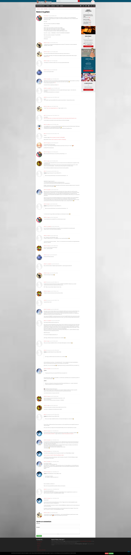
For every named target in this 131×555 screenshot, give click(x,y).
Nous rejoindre (39, 541)
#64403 (45, 42)
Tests (57, 5)
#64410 (45, 106)
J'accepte (106, 553)
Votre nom (38, 523)
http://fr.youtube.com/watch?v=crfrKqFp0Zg (59, 139)
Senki (48, 51)
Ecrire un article (88, 46)
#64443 (45, 489)
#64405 (45, 60)
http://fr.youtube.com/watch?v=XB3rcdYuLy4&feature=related (54, 455)
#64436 (45, 405)
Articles (53, 5)
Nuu (48, 69)
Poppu (47, 15)
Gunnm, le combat (86, 19)
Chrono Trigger (88, 541)
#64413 (45, 133)
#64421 (45, 226)
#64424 (45, 254)
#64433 (45, 350)
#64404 (45, 51)
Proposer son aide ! (88, 70)
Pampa (49, 245)
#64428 (45, 291)
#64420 (45, 217)
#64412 (45, 124)
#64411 (45, 115)
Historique (38, 543)
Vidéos (47, 5)
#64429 (45, 300)
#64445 (45, 512)
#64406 (45, 69)
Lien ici (48, 56)
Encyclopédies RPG (40, 5)
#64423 (45, 245)
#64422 (45, 235)
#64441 (45, 461)
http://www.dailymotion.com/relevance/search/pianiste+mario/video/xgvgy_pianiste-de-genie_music (60, 118)
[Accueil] (45, 2)
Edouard (49, 451)
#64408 (45, 88)
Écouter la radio (88, 89)
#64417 (45, 171)
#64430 (45, 309)
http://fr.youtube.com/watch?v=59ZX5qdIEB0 (57, 137)
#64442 (45, 471)
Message (38, 527)
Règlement (38, 545)
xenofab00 (49, 88)
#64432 (45, 341)
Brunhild (49, 189)
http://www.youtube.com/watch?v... (49, 433)
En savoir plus (111, 553)
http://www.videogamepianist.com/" (52, 108)
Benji (48, 60)
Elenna (49, 235)
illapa (48, 405)
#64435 (45, 396)
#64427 (45, 282)
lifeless (49, 124)
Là (58, 84)
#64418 (45, 189)
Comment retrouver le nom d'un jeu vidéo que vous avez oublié (88, 15)
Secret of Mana (82, 541)
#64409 (45, 97)
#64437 (45, 414)
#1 (44, 15)
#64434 (45, 368)
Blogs (61, 5)
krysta (48, 142)
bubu (48, 42)
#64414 (45, 142)
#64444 (45, 498)
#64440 (45, 451)
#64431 (45, 320)
